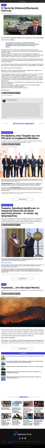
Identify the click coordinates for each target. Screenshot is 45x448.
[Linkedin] (9, 93)
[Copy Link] (17, 93)
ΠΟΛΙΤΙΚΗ (10, 441)
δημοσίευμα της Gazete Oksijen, (15, 187)
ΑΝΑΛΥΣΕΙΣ (39, 441)
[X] (4, 93)
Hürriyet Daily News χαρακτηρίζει (7, 183)
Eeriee (30, 446)
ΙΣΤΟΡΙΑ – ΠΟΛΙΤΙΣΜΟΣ (30, 441)
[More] (19, 93)
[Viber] (13, 93)
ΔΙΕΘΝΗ (4, 441)
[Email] (15, 93)
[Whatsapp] (11, 93)
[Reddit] (6, 93)
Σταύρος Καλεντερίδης (12, 100)
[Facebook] (2, 93)
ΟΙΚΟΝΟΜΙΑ (21, 441)
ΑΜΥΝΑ (16, 441)
